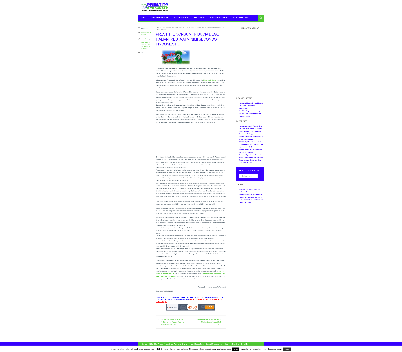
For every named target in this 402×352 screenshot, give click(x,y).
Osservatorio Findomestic (146, 46)
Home (143, 18)
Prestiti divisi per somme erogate (250, 111)
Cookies (287, 349)
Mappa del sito (217, 344)
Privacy (191, 344)
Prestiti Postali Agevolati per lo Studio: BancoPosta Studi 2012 (209, 322)
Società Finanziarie (159, 18)
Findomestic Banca (209, 80)
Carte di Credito (240, 18)
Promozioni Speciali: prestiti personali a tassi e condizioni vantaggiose (251, 105)
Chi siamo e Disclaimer (231, 344)
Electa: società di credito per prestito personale (175, 27)
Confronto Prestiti (219, 18)
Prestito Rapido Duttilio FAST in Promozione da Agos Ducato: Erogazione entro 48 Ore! (251, 144)
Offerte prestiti (181, 18)
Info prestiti (199, 18)
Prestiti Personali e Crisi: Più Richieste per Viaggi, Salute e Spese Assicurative (172, 322)
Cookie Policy (199, 344)
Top (247, 344)
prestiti (145, 48)
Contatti (208, 344)
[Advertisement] (226, 7)
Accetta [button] (235, 349)
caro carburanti (145, 39)
